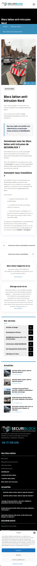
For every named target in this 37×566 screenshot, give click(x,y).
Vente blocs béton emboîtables (18, 254)
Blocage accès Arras (18, 286)
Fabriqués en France (12, 354)
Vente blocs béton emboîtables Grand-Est (21, 245)
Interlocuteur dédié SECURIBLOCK (16, 344)
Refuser (18, 555)
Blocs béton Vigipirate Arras (18, 266)
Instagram (27, 230)
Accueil (5, 26)
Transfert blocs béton (8, 478)
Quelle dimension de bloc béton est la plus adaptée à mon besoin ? (22, 399)
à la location (9, 164)
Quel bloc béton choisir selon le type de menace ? (21, 371)
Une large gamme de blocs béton (16, 349)
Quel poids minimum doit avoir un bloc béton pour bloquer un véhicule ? (22, 408)
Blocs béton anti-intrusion (9, 482)
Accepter (18, 550)
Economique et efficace (13, 332)
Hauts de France (16, 26)
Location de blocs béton (8, 475)
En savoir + (18, 277)
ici (27, 228)
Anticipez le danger (12, 327)
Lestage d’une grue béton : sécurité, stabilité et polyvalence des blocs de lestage (22, 390)
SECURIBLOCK (5, 472)
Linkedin (19, 230)
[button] (34, 533)
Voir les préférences (18, 560)
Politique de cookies (17, 563)
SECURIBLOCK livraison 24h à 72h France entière (16, 338)
